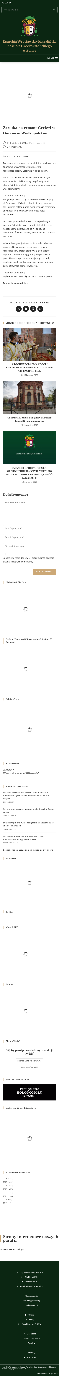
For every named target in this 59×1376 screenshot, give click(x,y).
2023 (5, 1189)
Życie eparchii (37, 143)
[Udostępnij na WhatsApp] (40, 309)
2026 (5, 1178)
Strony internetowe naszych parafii (30, 1239)
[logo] (29, 26)
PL (3, 2)
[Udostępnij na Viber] (33, 309)
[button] (50, 58)
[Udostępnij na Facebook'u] (26, 309)
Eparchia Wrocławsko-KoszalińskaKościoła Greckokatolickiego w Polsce (29, 46)
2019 (5, 1203)
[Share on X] (19, 309)
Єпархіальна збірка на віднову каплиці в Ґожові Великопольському (29, 419)
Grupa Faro (52, 1373)
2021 (5, 1196)
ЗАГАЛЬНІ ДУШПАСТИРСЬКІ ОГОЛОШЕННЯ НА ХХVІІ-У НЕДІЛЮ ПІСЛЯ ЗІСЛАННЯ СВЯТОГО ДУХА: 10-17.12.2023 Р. (29, 472)
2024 (5, 1185)
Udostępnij (19, 195)
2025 (5, 1182)
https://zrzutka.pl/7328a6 (15, 156)
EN (9, 2)
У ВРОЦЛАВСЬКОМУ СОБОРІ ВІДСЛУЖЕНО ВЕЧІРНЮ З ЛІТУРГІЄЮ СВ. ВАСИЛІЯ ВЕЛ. (29, 367)
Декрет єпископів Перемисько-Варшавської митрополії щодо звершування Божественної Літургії (26, 795)
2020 (5, 1199)
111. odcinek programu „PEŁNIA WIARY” (21, 773)
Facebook (8, 195)
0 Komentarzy (14, 146)
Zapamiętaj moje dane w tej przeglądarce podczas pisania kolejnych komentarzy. (28, 559)
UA (6, 2)
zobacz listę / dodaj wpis (29, 1061)
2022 (5, 1192)
